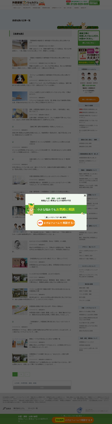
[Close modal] (85, 195)
